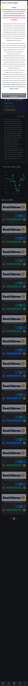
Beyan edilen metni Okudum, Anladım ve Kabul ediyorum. (14, 95)
